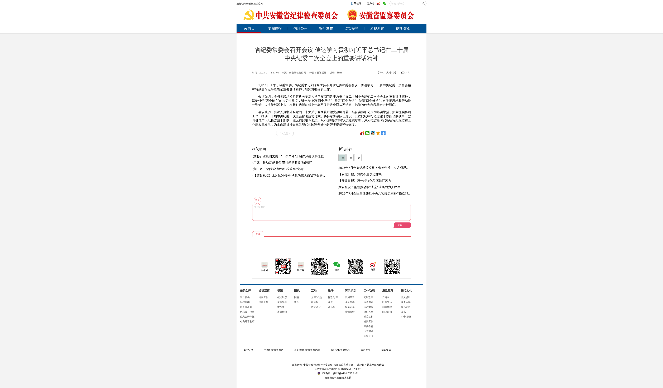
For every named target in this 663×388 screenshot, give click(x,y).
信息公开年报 (247, 316)
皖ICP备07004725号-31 (345, 373)
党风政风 (368, 297)
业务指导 (350, 302)
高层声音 (350, 297)
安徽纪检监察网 (297, 72)
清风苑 (331, 307)
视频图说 (403, 28)
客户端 (370, 3)
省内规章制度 (247, 321)
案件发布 (326, 28)
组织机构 (245, 302)
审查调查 (368, 302)
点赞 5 (286, 133)
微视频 (281, 307)
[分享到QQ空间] (378, 133)
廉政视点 (282, 302)
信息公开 (300, 28)
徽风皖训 (406, 297)
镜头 (296, 302)
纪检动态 (282, 297)
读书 (403, 311)
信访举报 (368, 307)
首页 (251, 28)
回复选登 (316, 307)
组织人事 (368, 311)
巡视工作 (263, 297)
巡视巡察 (377, 28)
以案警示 (387, 302)
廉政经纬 (282, 311)
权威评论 (350, 307)
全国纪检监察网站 (273, 349)
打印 (407, 72)
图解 (296, 297)
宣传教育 (368, 326)
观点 (330, 302)
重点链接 (248, 349)
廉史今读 (406, 302)
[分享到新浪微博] (362, 133)
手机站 (358, 3)
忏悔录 (386, 297)
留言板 (314, 302)
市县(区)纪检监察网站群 (307, 349)
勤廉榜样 (387, 307)
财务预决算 (246, 307)
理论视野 (350, 311)
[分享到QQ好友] (373, 133)
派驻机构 (368, 316)
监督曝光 (351, 28)
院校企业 (366, 349)
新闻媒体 (386, 349)
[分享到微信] (367, 133)
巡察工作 (263, 302)
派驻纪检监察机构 (340, 349)
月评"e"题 (316, 297)
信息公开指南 (247, 311)
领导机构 (245, 297)
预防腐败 (368, 331)
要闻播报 (275, 28)
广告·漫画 (406, 316)
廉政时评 (333, 297)
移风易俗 (406, 307)
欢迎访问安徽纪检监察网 (250, 3)
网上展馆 (387, 311)
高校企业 (368, 335)
